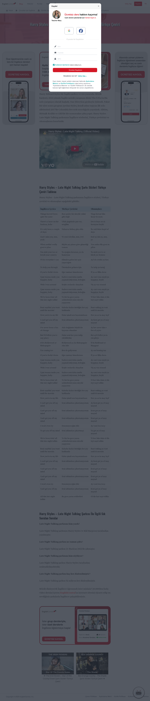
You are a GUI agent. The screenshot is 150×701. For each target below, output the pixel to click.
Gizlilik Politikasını (68, 83)
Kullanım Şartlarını (62, 65)
